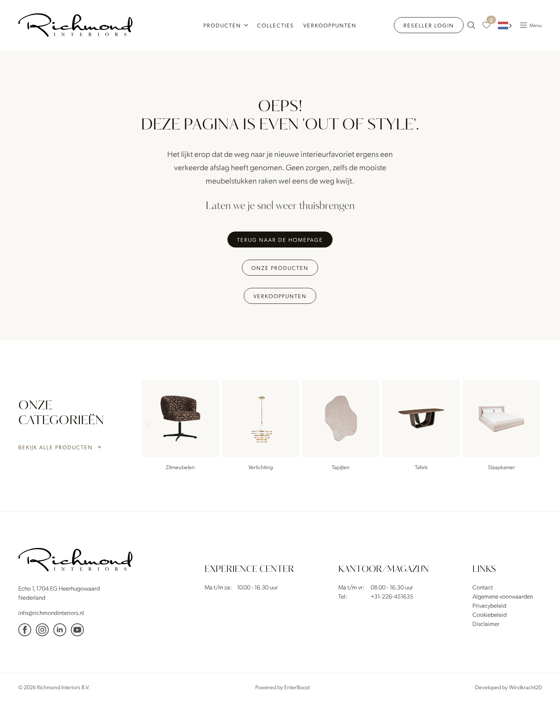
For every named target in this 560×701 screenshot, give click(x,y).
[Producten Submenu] (247, 25)
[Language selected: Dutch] (505, 25)
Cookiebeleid (489, 614)
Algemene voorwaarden (502, 596)
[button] (532, 426)
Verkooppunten (330, 25)
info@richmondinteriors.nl (51, 612)
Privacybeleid (489, 605)
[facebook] (24, 629)
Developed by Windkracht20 (508, 686)
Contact (482, 587)
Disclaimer (485, 624)
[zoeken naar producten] (471, 25)
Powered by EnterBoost (282, 686)
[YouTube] (77, 629)
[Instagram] (42, 629)
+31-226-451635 (392, 596)
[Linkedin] (59, 629)
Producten (222, 25)
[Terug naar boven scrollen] (542, 683)
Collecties (275, 25)
